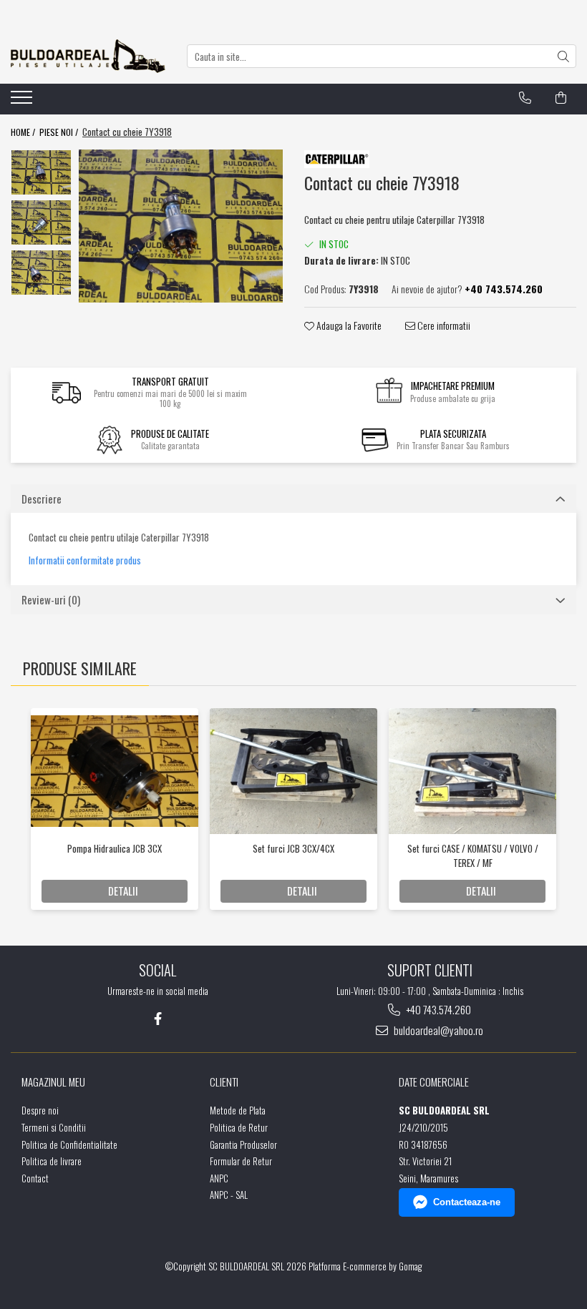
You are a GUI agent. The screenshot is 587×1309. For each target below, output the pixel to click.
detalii (123, 890)
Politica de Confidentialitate (69, 1145)
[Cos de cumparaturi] (560, 98)
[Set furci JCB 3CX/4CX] (293, 771)
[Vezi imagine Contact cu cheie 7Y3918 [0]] (41, 172)
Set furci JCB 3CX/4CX (293, 848)
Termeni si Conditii (53, 1127)
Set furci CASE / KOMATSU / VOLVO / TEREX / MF (472, 855)
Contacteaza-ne (466, 1202)
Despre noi (40, 1110)
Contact (35, 1178)
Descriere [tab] (41, 498)
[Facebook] (157, 1018)
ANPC (219, 1178)
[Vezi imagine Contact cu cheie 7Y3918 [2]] (41, 272)
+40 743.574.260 (437, 1009)
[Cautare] (563, 56)
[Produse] (23, 101)
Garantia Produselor (243, 1145)
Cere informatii (442, 325)
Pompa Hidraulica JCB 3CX (114, 848)
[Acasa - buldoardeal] (88, 56)
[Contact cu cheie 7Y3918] (181, 226)
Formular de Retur (241, 1161)
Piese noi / (59, 132)
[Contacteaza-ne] (525, 98)
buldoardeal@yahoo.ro (437, 1030)
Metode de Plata (238, 1110)
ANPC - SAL (229, 1195)
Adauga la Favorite (348, 325)
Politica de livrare (51, 1161)
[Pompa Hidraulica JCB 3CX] (114, 770)
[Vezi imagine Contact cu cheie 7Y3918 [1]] (41, 222)
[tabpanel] (181, 226)
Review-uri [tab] (50, 599)
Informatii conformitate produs (85, 560)
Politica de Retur (239, 1127)
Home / (24, 132)
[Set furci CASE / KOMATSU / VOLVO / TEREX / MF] (472, 771)
